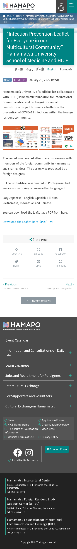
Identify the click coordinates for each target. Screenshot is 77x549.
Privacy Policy (50, 437)
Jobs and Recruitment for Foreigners (33, 375)
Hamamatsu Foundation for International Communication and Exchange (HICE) (39, 525)
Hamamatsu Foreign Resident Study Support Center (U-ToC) (31, 505)
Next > (60, 286)
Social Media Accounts (24, 460)
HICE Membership (18, 424)
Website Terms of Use (21, 437)
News (11, 420)
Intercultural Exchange (22, 385)
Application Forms (53, 420)
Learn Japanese (17, 365)
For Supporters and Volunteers (28, 395)
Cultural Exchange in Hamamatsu (30, 406)
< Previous (17, 286)
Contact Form (58, 449)
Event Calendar (16, 340)
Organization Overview (55, 424)
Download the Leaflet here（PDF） (26, 221)
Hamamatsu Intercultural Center (32, 485)
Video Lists (48, 429)
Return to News (41, 300)
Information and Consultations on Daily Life (34, 352)
